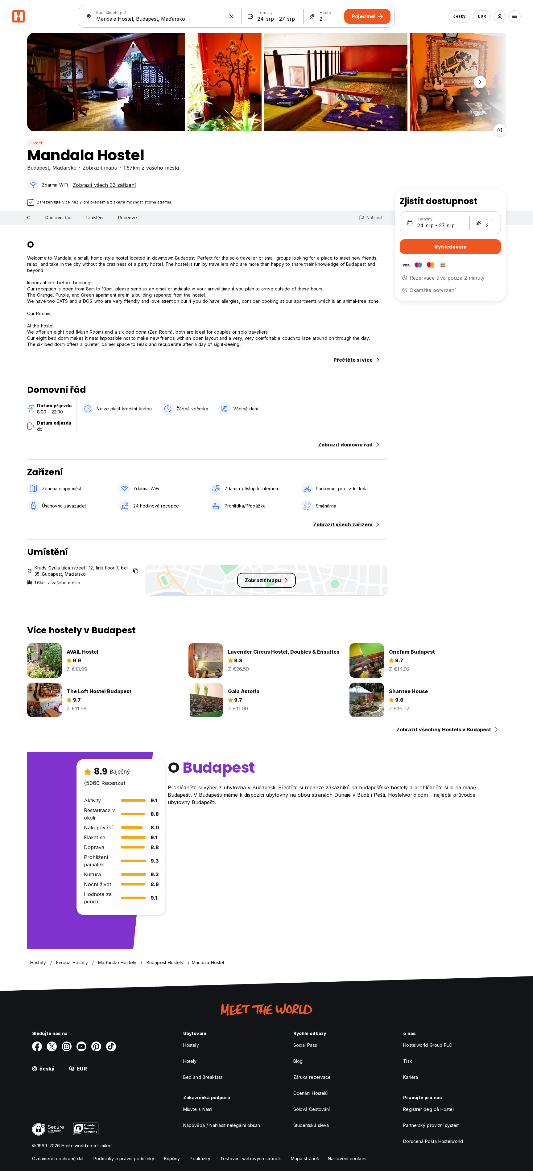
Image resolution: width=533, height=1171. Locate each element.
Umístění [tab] (94, 217)
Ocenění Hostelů (310, 1093)
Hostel (36, 143)
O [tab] (29, 217)
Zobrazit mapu (100, 168)
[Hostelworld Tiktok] (111, 1046)
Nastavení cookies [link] (347, 1158)
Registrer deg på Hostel (428, 1109)
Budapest (38, 168)
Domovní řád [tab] (58, 217)
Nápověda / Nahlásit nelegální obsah (221, 1125)
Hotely (190, 1061)
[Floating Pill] (480, 82)
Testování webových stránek (250, 1158)
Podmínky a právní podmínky (123, 1158)
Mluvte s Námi (197, 1109)
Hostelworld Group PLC (427, 1045)
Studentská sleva (311, 1125)
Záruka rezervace (312, 1077)
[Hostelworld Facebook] (37, 1046)
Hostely (191, 1045)
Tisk (407, 1061)
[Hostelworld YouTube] (81, 1046)
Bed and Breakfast (202, 1077)
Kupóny (172, 1158)
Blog (298, 1061)
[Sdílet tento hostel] (500, 130)
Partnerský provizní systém (431, 1125)
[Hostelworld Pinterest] (96, 1046)
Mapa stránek (305, 1158)
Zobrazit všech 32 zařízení (104, 185)
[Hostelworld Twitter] (52, 1046)
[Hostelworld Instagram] (67, 1046)
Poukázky (200, 1158)
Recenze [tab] (127, 217)
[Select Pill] (500, 16)
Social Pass (305, 1045)
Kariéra (410, 1077)
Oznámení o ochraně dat (58, 1158)
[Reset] (231, 16)
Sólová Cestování (311, 1109)
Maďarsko (64, 168)
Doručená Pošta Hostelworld (433, 1141)
